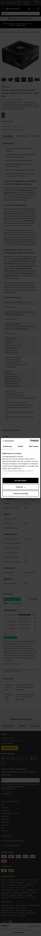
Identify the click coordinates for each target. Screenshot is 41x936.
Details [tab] (20, 446)
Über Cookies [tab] (33, 446)
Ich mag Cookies (20, 480)
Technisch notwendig (20, 493)
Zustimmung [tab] (7, 446)
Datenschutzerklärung (16, 471)
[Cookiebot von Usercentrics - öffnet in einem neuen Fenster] (30, 441)
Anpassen (19, 487)
